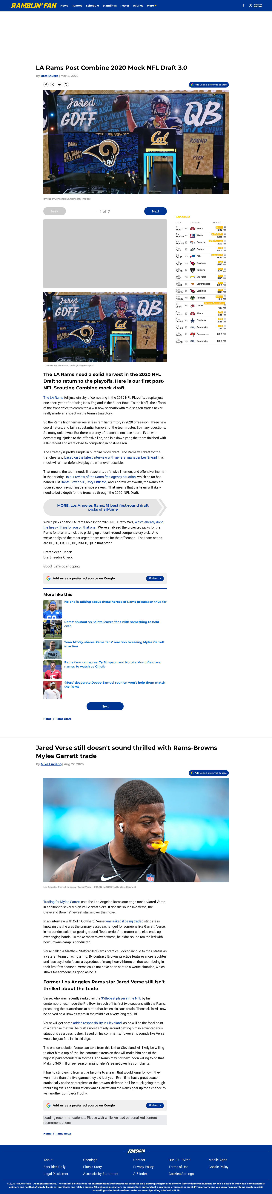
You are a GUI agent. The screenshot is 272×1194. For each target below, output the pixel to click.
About (48, 1160)
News (64, 5)
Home (47, 718)
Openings (90, 1160)
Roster (124, 5)
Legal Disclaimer (56, 1174)
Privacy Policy (143, 1167)
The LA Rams (53, 397)
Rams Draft (63, 718)
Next (155, 211)
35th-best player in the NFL (121, 998)
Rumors (77, 5)
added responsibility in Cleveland (97, 1023)
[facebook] (243, 5)
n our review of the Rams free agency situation (101, 477)
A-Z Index (140, 1174)
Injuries (138, 5)
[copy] (66, 84)
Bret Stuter (49, 76)
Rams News (63, 1133)
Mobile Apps (218, 1160)
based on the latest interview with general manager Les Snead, (111, 457)
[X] (250, 5)
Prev (54, 211)
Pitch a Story (92, 1167)
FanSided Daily (55, 1167)
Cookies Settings (181, 1174)
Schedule (92, 5)
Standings (110, 5)
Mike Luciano (51, 764)
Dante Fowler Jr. (73, 482)
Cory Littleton (97, 482)
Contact (139, 1160)
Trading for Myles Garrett (61, 902)
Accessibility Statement (100, 1174)
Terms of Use (178, 1167)
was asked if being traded (124, 921)
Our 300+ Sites (179, 1160)
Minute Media (23, 1183)
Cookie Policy (218, 1167)
